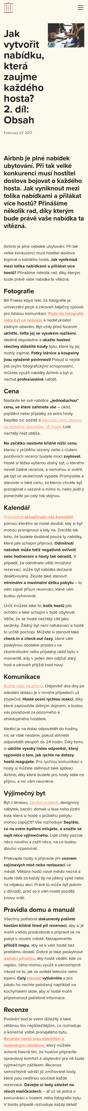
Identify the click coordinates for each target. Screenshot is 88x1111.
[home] (8, 7)
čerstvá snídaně (44, 802)
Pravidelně (38, 517)
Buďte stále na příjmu (23, 686)
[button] (79, 7)
